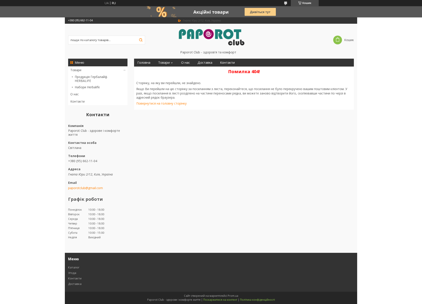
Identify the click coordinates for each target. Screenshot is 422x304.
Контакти (77, 101)
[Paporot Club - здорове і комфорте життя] (211, 37)
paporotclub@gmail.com (85, 188)
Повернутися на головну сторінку (161, 103)
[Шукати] (140, 40)
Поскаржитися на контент (220, 300)
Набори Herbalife (87, 87)
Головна (143, 62)
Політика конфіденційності (257, 300)
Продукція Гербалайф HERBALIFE (91, 79)
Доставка (205, 62)
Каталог (73, 267)
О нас (74, 94)
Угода (72, 273)
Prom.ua (233, 296)
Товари (75, 70)
